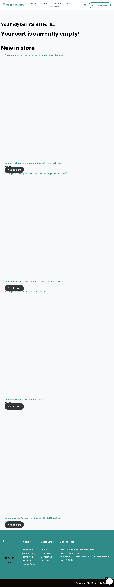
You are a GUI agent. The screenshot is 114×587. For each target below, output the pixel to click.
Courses (43, 3)
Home (33, 3)
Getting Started (99, 5)
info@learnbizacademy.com (80, 549)
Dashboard (54, 6)
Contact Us (57, 3)
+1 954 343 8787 (73, 553)
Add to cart (14, 169)
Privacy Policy (28, 564)
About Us (70, 3)
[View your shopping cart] (85, 5)
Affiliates (45, 560)
